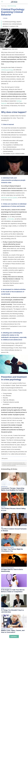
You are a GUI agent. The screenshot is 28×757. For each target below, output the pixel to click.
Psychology (3, 5)
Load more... (14, 636)
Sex (2, 527)
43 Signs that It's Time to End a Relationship (12, 570)
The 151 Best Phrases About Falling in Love (13, 509)
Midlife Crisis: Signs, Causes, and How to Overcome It (12, 631)
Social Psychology (12, 5)
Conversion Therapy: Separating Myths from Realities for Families (12, 489)
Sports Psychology (6, 588)
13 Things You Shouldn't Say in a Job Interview (12, 611)
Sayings (3, 506)
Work (2, 608)
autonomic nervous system (9, 197)
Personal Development (7, 628)
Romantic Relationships (7, 547)
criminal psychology (7, 69)
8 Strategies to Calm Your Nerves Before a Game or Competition (13, 591)
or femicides (10, 219)
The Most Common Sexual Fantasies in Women (14, 530)
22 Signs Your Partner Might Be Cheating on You (12, 550)
